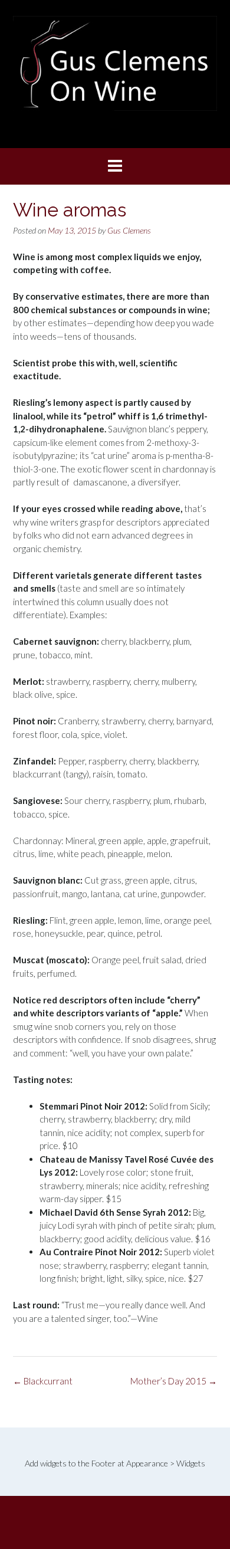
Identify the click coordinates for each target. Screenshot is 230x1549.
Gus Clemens (129, 230)
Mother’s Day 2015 (173, 1381)
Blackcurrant (43, 1381)
